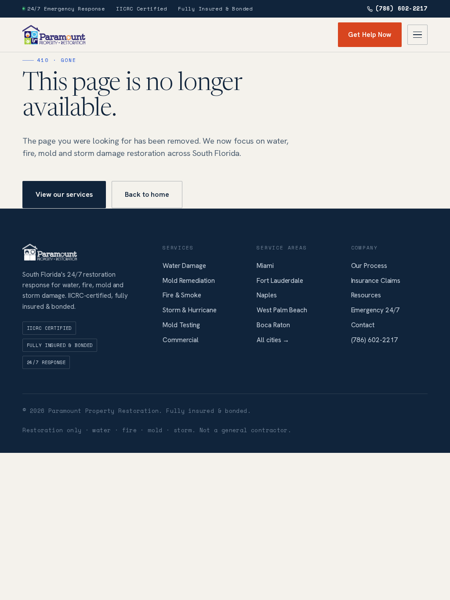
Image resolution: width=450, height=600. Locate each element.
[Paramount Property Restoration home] (53, 34)
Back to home (147, 194)
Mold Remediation (189, 280)
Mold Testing (181, 325)
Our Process (369, 265)
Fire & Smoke (182, 295)
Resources (366, 295)
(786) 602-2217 (401, 8)
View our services (64, 194)
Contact (362, 325)
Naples (267, 295)
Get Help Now (369, 34)
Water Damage (184, 265)
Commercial (181, 340)
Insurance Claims (376, 280)
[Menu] (417, 35)
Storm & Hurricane (190, 310)
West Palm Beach (282, 310)
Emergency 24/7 (375, 310)
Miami (265, 265)
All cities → (273, 340)
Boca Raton (273, 325)
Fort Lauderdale (280, 280)
